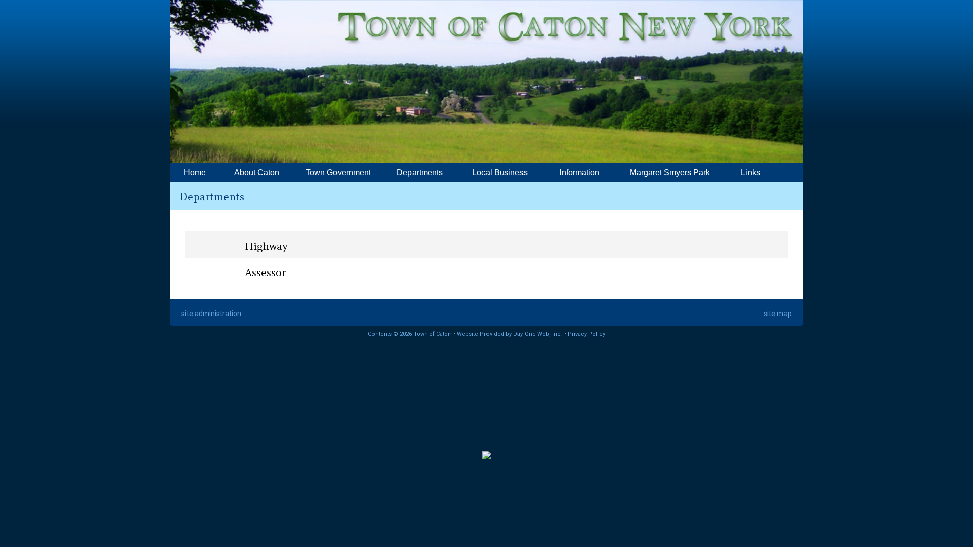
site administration (211, 313)
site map (778, 313)
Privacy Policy (586, 334)
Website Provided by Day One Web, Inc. (510, 334)
